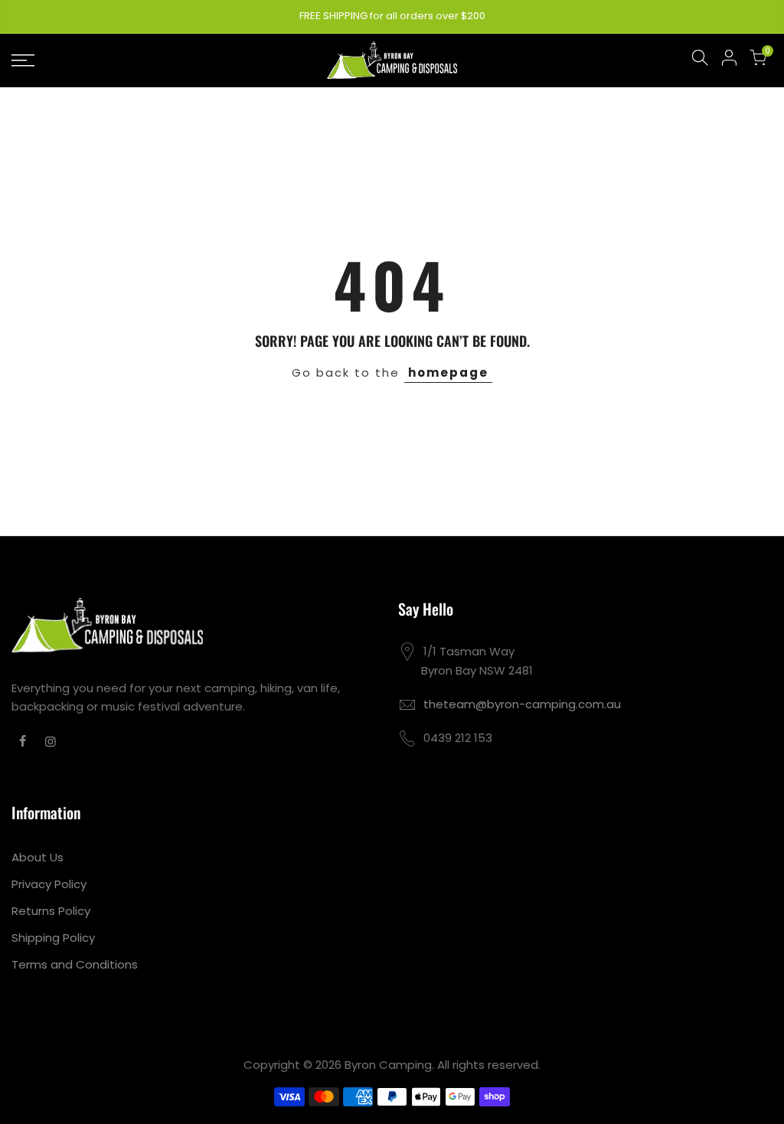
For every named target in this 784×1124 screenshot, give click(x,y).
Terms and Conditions (74, 964)
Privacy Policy (49, 884)
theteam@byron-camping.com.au (522, 704)
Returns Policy (50, 911)
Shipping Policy (53, 938)
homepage (448, 372)
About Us (37, 857)
